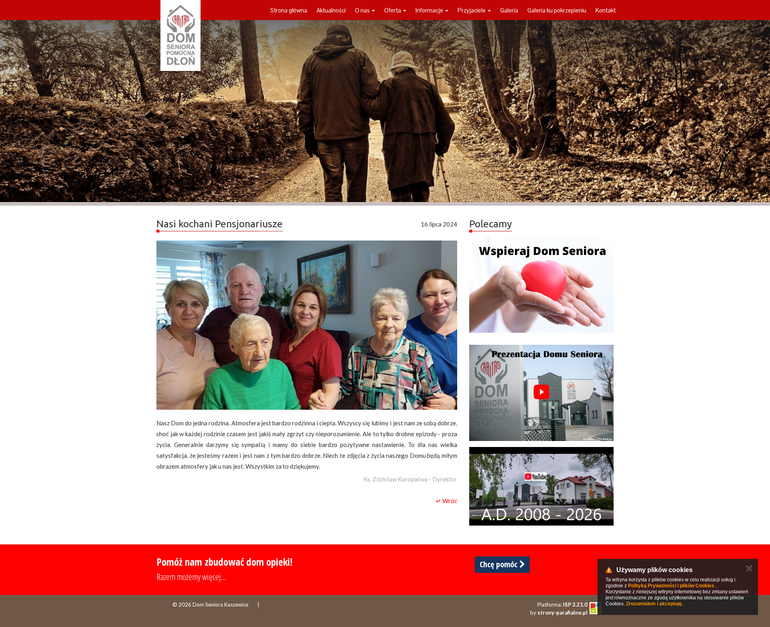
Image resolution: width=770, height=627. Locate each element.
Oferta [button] (393, 10)
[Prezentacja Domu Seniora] (541, 393)
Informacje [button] (429, 10)
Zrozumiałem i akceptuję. (654, 604)
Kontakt (606, 10)
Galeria (509, 10)
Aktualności (331, 10)
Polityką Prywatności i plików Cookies (671, 586)
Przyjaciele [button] (472, 10)
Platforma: (562, 604)
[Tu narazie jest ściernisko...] (541, 486)
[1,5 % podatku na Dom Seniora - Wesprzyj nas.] (541, 285)
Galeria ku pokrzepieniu (556, 10)
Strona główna (288, 10)
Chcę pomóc (499, 564)
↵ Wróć (446, 500)
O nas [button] (363, 10)
